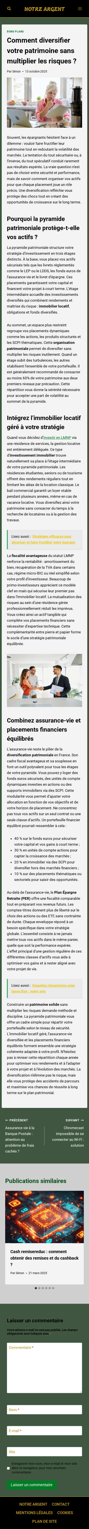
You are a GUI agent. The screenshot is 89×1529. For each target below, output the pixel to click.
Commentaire (21, 1347)
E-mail (15, 1431)
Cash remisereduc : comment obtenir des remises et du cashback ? (44, 1258)
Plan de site (44, 1521)
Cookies (65, 1512)
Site (12, 1452)
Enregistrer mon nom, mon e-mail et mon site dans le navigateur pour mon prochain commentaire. (44, 1468)
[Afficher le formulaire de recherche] (9, 9)
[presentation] (44, 1217)
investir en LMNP (57, 437)
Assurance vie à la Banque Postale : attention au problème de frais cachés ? (19, 1136)
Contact (61, 1504)
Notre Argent (33, 1504)
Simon (16, 71)
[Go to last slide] (13, 1237)
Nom (14, 1410)
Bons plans (15, 31)
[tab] (36, 1288)
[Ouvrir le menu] (80, 8)
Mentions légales (34, 1512)
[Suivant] (76, 1237)
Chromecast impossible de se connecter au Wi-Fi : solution (68, 1133)
